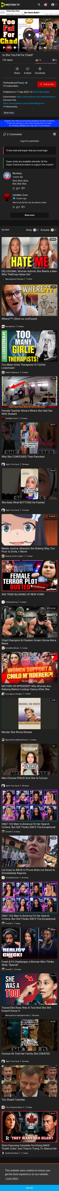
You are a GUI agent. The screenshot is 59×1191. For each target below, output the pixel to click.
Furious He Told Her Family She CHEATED (26, 1053)
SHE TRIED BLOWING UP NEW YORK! (23, 594)
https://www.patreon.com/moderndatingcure (23, 103)
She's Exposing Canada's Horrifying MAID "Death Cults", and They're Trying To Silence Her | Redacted (29, 1148)
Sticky (29, 230)
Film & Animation (41, 92)
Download (40, 73)
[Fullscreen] (55, 47)
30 (35, 47)
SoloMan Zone (20, 195)
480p (49, 30)
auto (50, 48)
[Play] (4, 47)
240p (49, 40)
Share (17, 73)
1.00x (31, 48)
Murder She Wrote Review (17, 732)
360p (49, 35)
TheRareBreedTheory (14, 83)
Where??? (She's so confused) (19, 318)
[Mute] (45, 47)
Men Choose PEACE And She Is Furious (25, 778)
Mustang (17, 173)
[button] (45, 4)
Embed (27, 73)
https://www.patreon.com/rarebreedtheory (36, 97)
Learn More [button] (12, 1178)
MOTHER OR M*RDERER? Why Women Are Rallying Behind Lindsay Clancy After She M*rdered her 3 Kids (26, 689)
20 (40, 47)
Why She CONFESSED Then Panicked (23, 456)
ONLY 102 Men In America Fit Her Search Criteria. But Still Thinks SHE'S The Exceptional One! (28, 827)
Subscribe (48, 84)
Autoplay (45, 230)
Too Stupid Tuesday (13, 1099)
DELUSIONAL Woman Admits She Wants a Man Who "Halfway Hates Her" (29, 273)
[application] (29, 35)
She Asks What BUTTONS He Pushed (23, 502)
